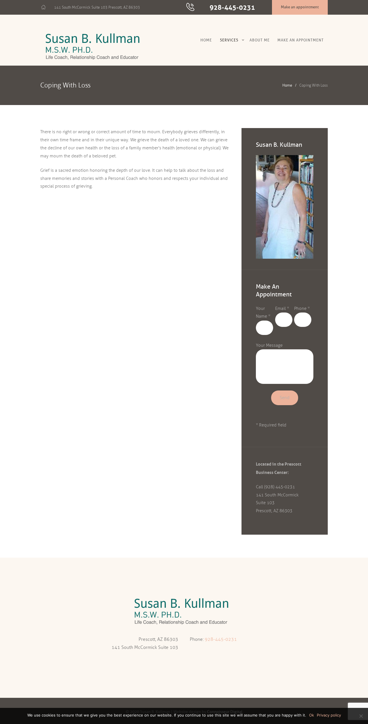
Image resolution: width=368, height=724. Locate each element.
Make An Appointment (300, 40)
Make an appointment (300, 7)
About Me (260, 40)
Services (229, 40)
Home (206, 40)
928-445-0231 (232, 7)
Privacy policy (329, 715)
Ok (311, 715)
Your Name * (263, 312)
